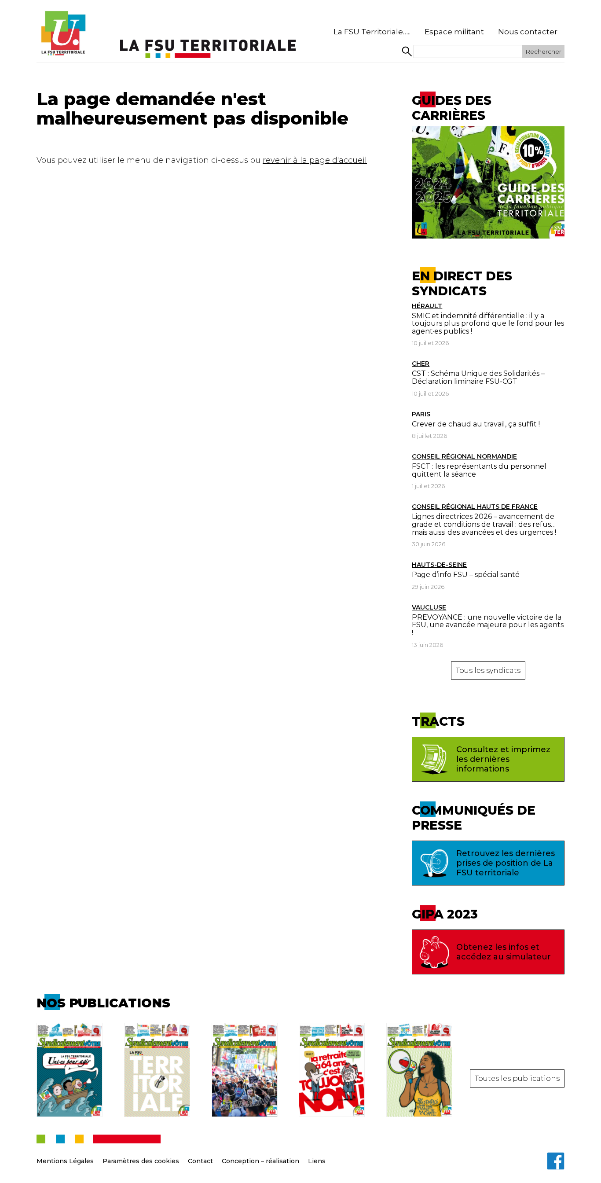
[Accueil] (63, 33)
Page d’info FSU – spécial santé (466, 574)
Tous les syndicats (488, 670)
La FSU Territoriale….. (371, 31)
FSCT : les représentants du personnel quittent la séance (479, 470)
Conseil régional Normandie (464, 456)
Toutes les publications (517, 1078)
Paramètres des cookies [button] (141, 1161)
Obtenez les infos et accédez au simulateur (503, 952)
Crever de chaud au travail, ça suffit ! (476, 424)
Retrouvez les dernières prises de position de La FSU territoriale (505, 863)
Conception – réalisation (260, 1161)
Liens (317, 1161)
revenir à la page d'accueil (315, 160)
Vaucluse (429, 607)
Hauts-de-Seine (439, 565)
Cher (420, 363)
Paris (421, 414)
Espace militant (454, 31)
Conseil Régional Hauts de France (475, 507)
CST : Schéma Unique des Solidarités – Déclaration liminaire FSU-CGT (478, 377)
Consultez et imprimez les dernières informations (503, 759)
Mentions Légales (65, 1161)
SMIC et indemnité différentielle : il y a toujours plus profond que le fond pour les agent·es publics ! (488, 323)
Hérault (427, 306)
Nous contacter (527, 31)
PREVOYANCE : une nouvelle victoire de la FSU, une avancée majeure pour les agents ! (488, 625)
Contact (200, 1161)
